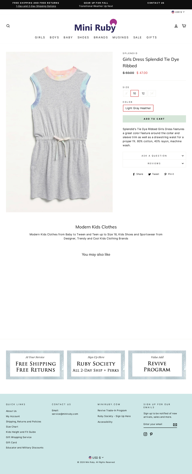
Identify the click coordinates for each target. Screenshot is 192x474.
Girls (40, 37)
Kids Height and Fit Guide (21, 432)
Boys (54, 37)
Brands (101, 37)
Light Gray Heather (138, 108)
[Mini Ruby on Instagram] (145, 434)
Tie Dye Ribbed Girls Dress (154, 129)
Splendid (130, 53)
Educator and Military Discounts (25, 447)
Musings (120, 37)
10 (134, 93)
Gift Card (11, 442)
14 (151, 93)
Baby (68, 37)
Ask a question (154, 156)
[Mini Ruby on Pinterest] (151, 434)
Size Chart (12, 426)
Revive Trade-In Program (112, 410)
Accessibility (105, 421)
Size (126, 87)
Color (128, 102)
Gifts (152, 37)
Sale (137, 37)
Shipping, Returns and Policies (23, 421)
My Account (13, 416)
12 (143, 93)
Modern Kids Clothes (44, 234)
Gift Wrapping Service (19, 437)
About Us (11, 411)
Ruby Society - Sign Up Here (114, 416)
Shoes (83, 37)
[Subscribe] (175, 424)
